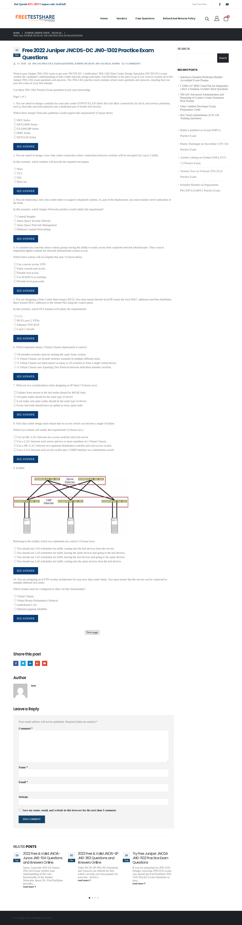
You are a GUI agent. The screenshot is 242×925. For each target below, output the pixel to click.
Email (44, 663)
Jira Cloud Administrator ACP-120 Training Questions (199, 117)
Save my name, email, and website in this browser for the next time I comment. (69, 810)
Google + (37, 663)
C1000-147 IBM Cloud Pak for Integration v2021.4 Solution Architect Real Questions (204, 87)
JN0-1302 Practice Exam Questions (53, 63)
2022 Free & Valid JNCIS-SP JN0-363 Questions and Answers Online (98, 858)
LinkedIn (30, 663)
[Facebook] (219, 4)
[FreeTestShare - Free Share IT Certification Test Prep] (35, 18)
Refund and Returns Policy (179, 18)
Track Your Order (199, 4)
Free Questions (145, 18)
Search (184, 48)
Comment (26, 728)
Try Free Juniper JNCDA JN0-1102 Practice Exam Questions (150, 858)
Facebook (15, 663)
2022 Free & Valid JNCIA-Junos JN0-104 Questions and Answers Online (42, 858)
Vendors (121, 18)
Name (23, 767)
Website (23, 796)
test (23, 63)
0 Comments (132, 63)
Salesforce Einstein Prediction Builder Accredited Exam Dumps (201, 79)
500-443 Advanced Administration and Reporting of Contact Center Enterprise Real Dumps (202, 97)
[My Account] (216, 18)
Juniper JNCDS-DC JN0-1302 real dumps (97, 63)
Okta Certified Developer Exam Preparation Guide (198, 108)
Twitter (23, 663)
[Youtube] (227, 4)
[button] (89, 897)
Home (104, 18)
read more (29, 886)
